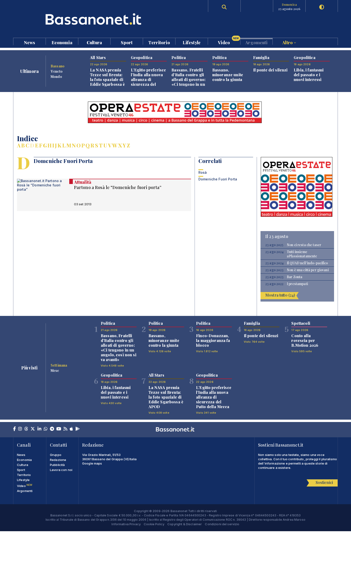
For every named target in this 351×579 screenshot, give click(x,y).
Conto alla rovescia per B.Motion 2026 (304, 340)
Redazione (58, 460)
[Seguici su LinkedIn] (39, 429)
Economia (62, 42)
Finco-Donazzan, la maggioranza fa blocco (213, 340)
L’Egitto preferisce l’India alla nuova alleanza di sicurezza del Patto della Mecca (148, 79)
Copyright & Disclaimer (184, 524)
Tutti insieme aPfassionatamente (302, 254)
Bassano (57, 66)
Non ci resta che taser (304, 245)
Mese (55, 370)
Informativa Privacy (126, 524)
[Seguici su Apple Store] (71, 429)
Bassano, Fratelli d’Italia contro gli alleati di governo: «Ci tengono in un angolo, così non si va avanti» (189, 81)
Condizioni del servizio (222, 524)
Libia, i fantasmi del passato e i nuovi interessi (309, 74)
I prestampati (297, 284)
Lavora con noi (61, 470)
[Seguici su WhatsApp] (46, 429)
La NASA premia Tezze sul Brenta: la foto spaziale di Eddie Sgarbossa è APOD (107, 79)
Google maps (92, 463)
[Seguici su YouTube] (58, 429)
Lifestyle (192, 42)
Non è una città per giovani (308, 270)
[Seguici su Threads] (26, 429)
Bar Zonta (294, 277)
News (29, 42)
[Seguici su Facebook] (14, 429)
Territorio (159, 42)
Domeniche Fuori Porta (217, 179)
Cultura (94, 42)
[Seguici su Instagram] (20, 429)
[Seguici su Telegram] (52, 429)
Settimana (59, 365)
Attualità (82, 182)
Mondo (56, 76)
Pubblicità (57, 465)
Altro (288, 42)
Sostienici (324, 482)
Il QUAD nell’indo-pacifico (307, 263)
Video (228, 41)
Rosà (202, 172)
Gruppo (55, 455)
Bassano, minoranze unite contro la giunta (227, 74)
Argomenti (256, 42)
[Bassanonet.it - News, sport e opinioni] (94, 19)
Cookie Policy (154, 524)
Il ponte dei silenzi (270, 69)
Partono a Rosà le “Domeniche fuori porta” (118, 187)
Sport (127, 42)
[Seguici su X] (33, 429)
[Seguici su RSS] (65, 429)
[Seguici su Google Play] (77, 429)
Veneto (57, 71)
